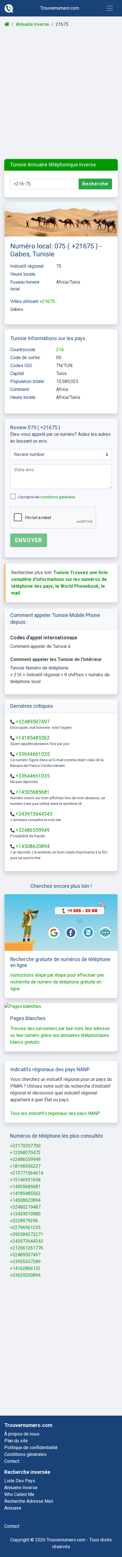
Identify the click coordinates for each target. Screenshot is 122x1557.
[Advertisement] (61, 93)
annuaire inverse (20, 1487)
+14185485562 (33, 738)
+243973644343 (34, 814)
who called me (19, 1494)
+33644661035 (33, 754)
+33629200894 (25, 1275)
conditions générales (57, 497)
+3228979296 (24, 1220)
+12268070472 (25, 1152)
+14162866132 (25, 1268)
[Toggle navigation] (109, 8)
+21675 (47, 301)
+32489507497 (33, 722)
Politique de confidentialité (31, 1447)
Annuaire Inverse (32, 24)
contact (11, 1526)
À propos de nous (21, 1434)
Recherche (95, 184)
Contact (11, 1461)
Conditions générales (25, 1454)
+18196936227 (25, 1166)
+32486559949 (33, 830)
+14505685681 (33, 792)
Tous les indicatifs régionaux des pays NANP (55, 1113)
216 (60, 349)
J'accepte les (46, 497)
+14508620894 (33, 846)
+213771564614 (26, 1173)
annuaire (12, 1508)
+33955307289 (25, 1261)
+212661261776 (26, 1248)
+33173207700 (25, 1145)
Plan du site (16, 1440)
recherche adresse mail (28, 1501)
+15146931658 (25, 1180)
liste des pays (19, 1480)
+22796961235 (25, 1227)
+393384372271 (26, 1234)
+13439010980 (25, 1214)
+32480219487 (25, 1207)
